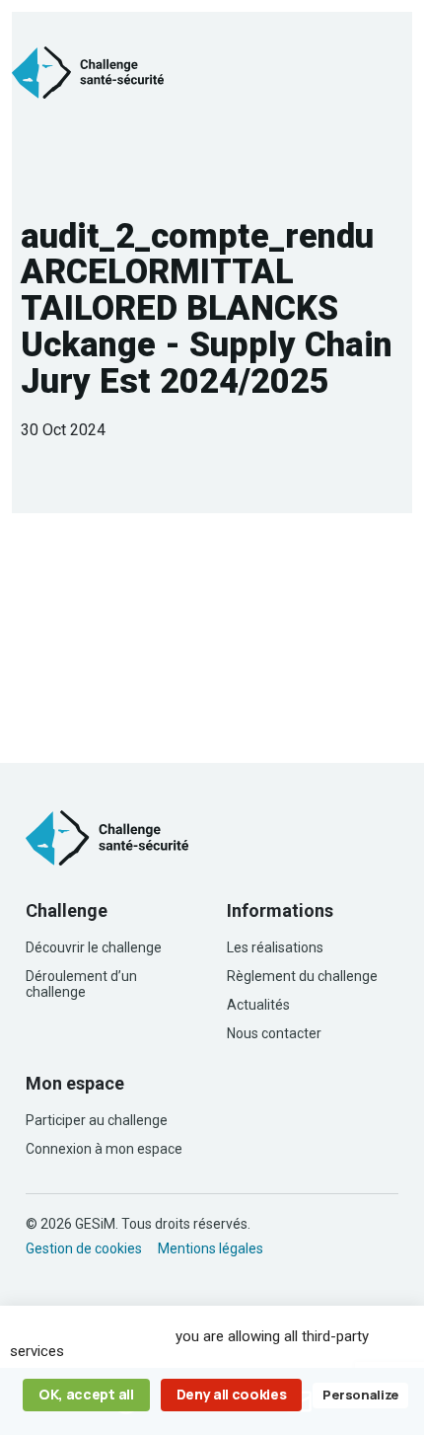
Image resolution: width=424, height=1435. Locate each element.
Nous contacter (274, 1033)
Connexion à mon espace (104, 1149)
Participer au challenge (97, 1120)
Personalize (359, 1394)
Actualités (258, 1005)
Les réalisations (275, 947)
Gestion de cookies (84, 1248)
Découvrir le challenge (94, 947)
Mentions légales (210, 1248)
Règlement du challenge (302, 976)
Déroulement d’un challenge (81, 984)
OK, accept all (86, 1394)
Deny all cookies (232, 1394)
